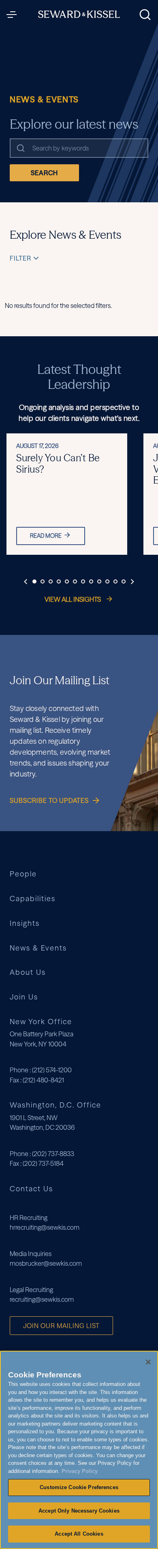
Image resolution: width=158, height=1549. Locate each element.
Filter (20, 258)
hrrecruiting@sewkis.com (44, 1227)
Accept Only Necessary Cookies (79, 1511)
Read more (46, 535)
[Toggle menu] (13, 14)
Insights (25, 923)
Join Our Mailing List (61, 1326)
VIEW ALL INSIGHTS (73, 599)
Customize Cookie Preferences (79, 1487)
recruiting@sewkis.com (42, 1299)
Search (44, 173)
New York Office (41, 1021)
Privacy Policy (80, 1471)
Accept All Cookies (79, 1534)
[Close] (148, 1362)
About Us (28, 972)
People (23, 874)
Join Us (24, 997)
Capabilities (33, 899)
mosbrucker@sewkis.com (46, 1263)
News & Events (38, 948)
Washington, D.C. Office (55, 1105)
